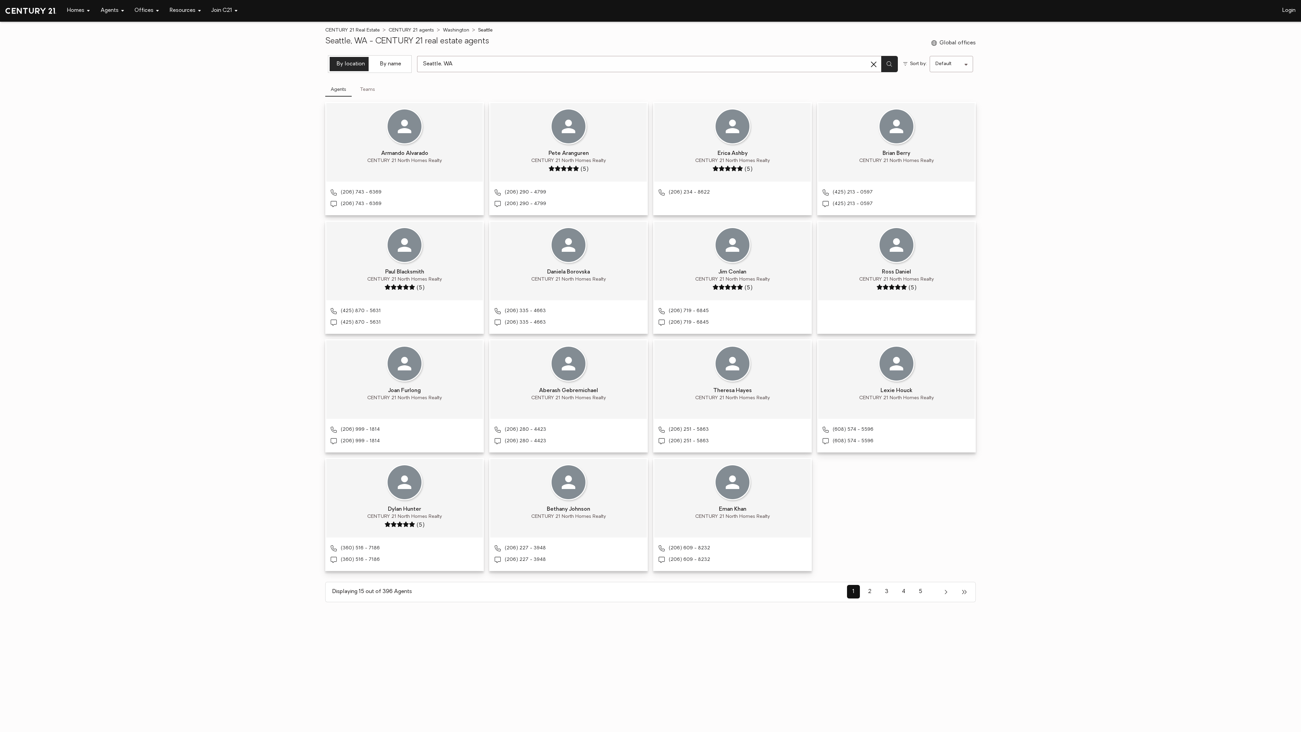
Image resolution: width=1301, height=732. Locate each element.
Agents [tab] (338, 89)
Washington (456, 30)
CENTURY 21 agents (411, 30)
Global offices (957, 43)
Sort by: (918, 63)
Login (1289, 10)
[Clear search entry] (874, 64)
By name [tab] (390, 64)
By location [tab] (351, 64)
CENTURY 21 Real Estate (352, 30)
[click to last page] (964, 592)
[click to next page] (945, 592)
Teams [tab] (367, 89)
